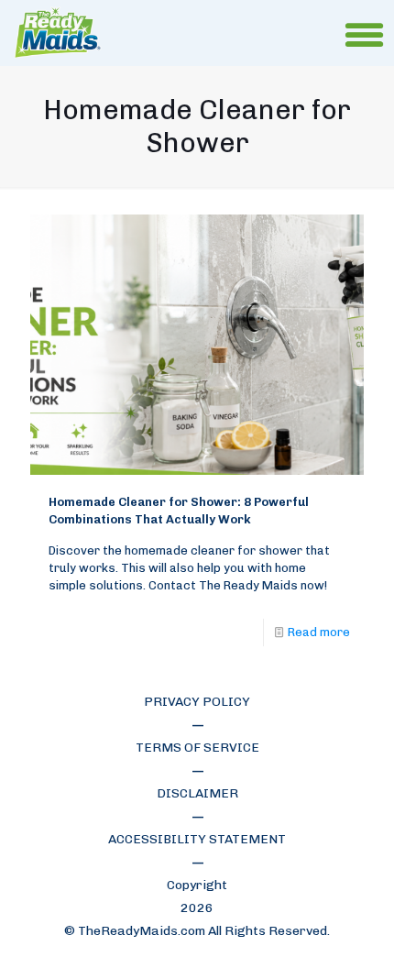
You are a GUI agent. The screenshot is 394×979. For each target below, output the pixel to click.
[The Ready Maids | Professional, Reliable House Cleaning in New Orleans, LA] (58, 33)
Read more (319, 632)
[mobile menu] (369, 36)
